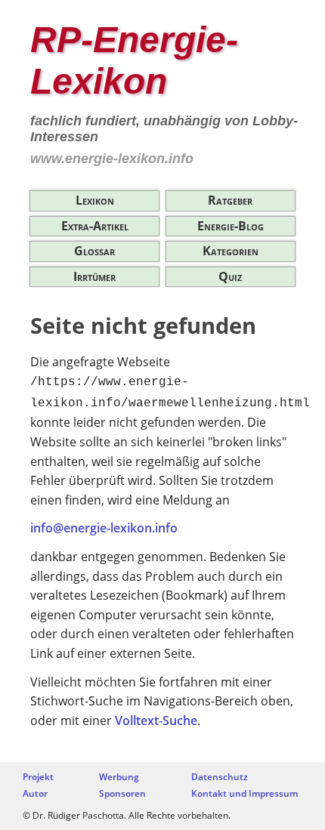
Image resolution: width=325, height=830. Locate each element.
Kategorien (230, 250)
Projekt (38, 776)
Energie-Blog (230, 226)
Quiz (230, 276)
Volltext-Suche (156, 720)
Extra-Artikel (94, 226)
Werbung (119, 776)
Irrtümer (94, 276)
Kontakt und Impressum (244, 793)
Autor (35, 793)
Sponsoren (122, 793)
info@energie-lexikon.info (104, 528)
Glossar (94, 250)
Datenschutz (219, 776)
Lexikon (95, 200)
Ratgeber (230, 200)
